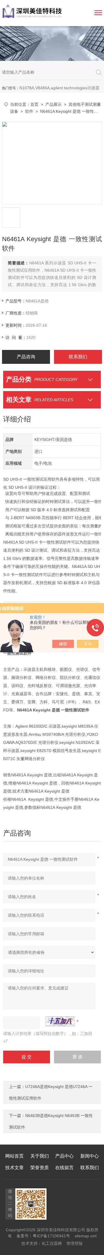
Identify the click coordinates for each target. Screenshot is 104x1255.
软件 (29, 111)
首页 (34, 104)
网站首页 (14, 1156)
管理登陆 (74, 1243)
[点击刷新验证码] (60, 1021)
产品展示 (53, 104)
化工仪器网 (52, 1243)
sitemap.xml (85, 1236)
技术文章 (14, 1167)
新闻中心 (89, 1156)
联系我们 (78, 356)
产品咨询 (26, 356)
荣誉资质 (39, 1167)
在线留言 (64, 1167)
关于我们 (39, 1156)
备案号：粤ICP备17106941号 (43, 1236)
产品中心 (64, 1156)
